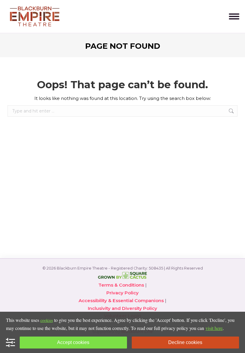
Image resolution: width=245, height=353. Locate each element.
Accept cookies (73, 342)
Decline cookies (185, 342)
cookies (46, 320)
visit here (214, 328)
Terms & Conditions (121, 285)
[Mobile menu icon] (234, 16)
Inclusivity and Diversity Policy (122, 308)
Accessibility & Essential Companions (121, 300)
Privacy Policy (122, 293)
